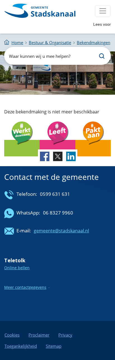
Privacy (65, 335)
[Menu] (103, 10)
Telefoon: (26, 194)
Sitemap (53, 346)
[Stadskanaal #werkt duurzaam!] (22, 148)
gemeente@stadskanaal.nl (61, 231)
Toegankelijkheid (20, 346)
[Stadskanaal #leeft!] (57, 148)
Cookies (12, 335)
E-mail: (23, 230)
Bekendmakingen (93, 42)
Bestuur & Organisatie (50, 42)
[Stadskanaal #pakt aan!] (93, 148)
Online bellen (17, 267)
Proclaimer (38, 335)
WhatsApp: (28, 212)
